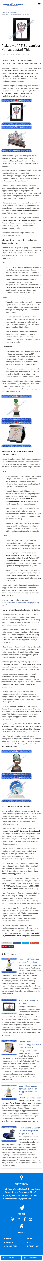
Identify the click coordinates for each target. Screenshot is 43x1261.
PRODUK (9, 1242)
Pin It (5, 946)
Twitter (26, 943)
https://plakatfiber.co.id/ (11, 235)
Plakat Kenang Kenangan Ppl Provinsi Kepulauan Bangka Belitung (29, 1131)
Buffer (11, 946)
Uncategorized (12, 12)
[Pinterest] (30, 1219)
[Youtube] (12, 1219)
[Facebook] (24, 1219)
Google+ (35, 943)
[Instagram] (18, 1219)
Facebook (17, 943)
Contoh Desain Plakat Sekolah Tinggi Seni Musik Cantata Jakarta (30, 1045)
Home (3, 12)
